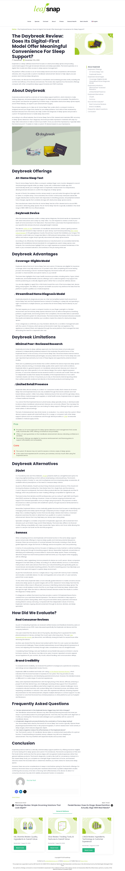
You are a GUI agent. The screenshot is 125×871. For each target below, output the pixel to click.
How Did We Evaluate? (96, 102)
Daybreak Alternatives (95, 94)
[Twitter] (25, 791)
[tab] (63, 811)
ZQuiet (45, 476)
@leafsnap (66, 861)
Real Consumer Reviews (97, 104)
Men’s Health (84, 21)
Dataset (45, 21)
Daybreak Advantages (96, 77)
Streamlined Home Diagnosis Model (99, 82)
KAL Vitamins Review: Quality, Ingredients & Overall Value (26, 838)
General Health (71, 21)
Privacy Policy (84, 861)
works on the (27, 228)
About (54, 21)
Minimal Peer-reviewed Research (97, 88)
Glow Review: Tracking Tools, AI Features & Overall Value (61, 838)
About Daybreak (94, 67)
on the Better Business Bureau (59, 671)
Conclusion (92, 111)
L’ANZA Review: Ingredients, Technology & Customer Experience (93, 839)
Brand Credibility (95, 107)
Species (37, 21)
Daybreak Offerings (95, 69)
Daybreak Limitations (95, 85)
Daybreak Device (95, 74)
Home (29, 21)
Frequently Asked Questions (97, 109)
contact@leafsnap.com (51, 861)
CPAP (65, 416)
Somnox (92, 99)
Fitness (61, 21)
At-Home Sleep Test (96, 72)
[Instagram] (16, 791)
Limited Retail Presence (97, 92)
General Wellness (16, 797)
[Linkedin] (20, 791)
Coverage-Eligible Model (98, 79)
